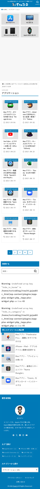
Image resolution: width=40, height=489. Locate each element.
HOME (5, 9)
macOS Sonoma (11, 452)
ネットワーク (10, 456)
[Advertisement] (20, 59)
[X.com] (17, 435)
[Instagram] (23, 435)
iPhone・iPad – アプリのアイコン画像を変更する (26, 348)
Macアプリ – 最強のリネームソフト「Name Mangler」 (26, 369)
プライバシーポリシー (14, 478)
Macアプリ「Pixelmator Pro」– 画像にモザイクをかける (26, 338)
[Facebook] (20, 435)
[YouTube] (26, 435)
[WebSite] (13, 435)
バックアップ (26, 456)
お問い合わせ (20, 482)
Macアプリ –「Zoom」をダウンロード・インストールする (26, 381)
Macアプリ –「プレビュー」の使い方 (26, 358)
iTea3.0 (15, 486)
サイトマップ (29, 478)
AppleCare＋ (10, 449)
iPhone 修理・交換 (29, 449)
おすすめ (27, 452)
